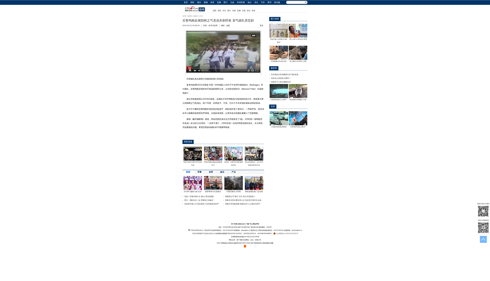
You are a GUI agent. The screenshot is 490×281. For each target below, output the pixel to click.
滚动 (248, 11)
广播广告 (249, 224)
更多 (261, 25)
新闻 (190, 16)
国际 (192, 2)
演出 (256, 2)
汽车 (263, 2)
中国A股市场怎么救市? (298, 127)
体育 (212, 2)
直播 (219, 2)
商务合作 (241, 224)
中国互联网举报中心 (197, 230)
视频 (206, 2)
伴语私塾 (241, 2)
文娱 (232, 2)
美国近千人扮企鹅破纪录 (281, 82)
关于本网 (234, 224)
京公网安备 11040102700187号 (287, 233)
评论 (224, 11)
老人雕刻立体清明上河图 (298, 61)
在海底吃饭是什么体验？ (278, 99)
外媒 (234, 11)
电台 (250, 2)
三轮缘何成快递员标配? (279, 127)
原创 (253, 11)
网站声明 (256, 224)
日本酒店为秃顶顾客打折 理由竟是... (285, 74)
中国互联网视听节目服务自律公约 (203, 233)
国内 (199, 2)
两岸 (269, 2)
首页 (186, 2)
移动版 (277, 2)
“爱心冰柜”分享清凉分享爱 (298, 39)
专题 (244, 11)
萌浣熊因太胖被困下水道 (298, 99)
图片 (226, 2)
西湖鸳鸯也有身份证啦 (278, 61)
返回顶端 (483, 239)
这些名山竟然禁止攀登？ (281, 78)
